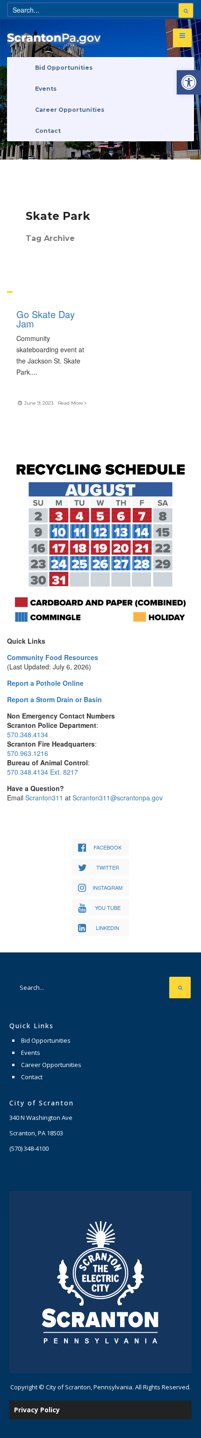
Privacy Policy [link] (37, 1409)
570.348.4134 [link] (27, 734)
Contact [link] (48, 130)
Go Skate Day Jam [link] (45, 318)
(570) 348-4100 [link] (29, 1148)
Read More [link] (71, 403)
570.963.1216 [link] (27, 753)
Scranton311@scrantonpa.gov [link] (117, 797)
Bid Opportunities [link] (64, 67)
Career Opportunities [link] (69, 109)
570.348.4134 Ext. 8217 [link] (42, 772)
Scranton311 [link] (44, 797)
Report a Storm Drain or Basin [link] (54, 699)
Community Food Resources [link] (52, 657)
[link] (189, 82)
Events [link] (46, 88)
